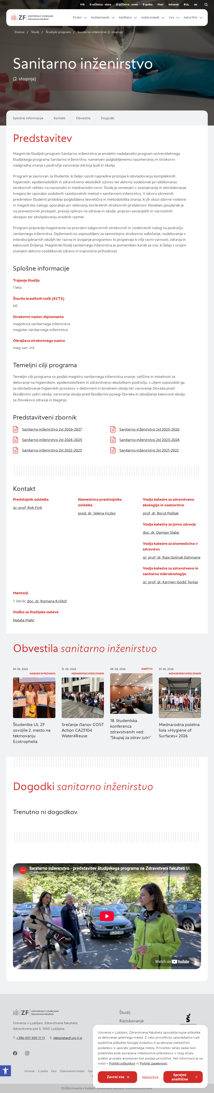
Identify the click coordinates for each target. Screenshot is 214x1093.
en (195, 4)
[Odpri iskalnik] (206, 5)
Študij (35, 32)
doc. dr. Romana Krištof (47, 601)
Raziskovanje (131, 1021)
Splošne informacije (28, 118)
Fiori (160, 4)
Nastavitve (150, 1077)
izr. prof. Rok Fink (27, 507)
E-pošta (148, 4)
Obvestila (83, 118)
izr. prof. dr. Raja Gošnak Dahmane (171, 557)
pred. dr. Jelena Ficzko (97, 513)
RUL (186, 4)
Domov (20, 32)
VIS (82, 4)
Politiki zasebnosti (153, 1063)
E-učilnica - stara (100, 4)
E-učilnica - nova (127, 4)
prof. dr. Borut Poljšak (161, 513)
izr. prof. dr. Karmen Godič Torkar (170, 582)
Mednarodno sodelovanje (87, 673)
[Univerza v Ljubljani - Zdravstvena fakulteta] (32, 17)
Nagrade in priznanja (42, 673)
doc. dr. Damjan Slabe (161, 532)
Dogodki (107, 118)
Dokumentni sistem (72, 1071)
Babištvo (147, 669)
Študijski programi (58, 32)
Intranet (173, 4)
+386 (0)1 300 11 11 (30, 1038)
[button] (80, 17)
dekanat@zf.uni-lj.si (67, 1038)
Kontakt (59, 118)
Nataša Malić (23, 620)
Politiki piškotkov (122, 1063)
